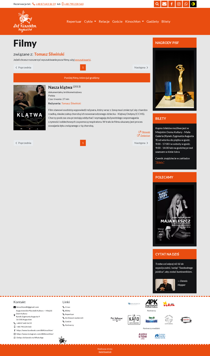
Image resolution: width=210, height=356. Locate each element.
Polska (51, 95)
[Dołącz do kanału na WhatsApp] (186, 4)
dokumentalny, (56, 92)
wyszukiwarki (83, 59)
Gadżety (153, 21)
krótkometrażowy (73, 92)
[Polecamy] (174, 214)
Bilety (165, 21)
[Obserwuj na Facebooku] (171, 4)
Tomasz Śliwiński (71, 103)
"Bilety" (159, 162)
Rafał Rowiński (105, 352)
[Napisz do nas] (164, 4)
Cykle (88, 21)
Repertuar (74, 21)
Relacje (104, 21)
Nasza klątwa (60, 87)
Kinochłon (132, 21)
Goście (117, 21)
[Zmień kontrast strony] (193, 4)
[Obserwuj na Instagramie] (179, 4)
